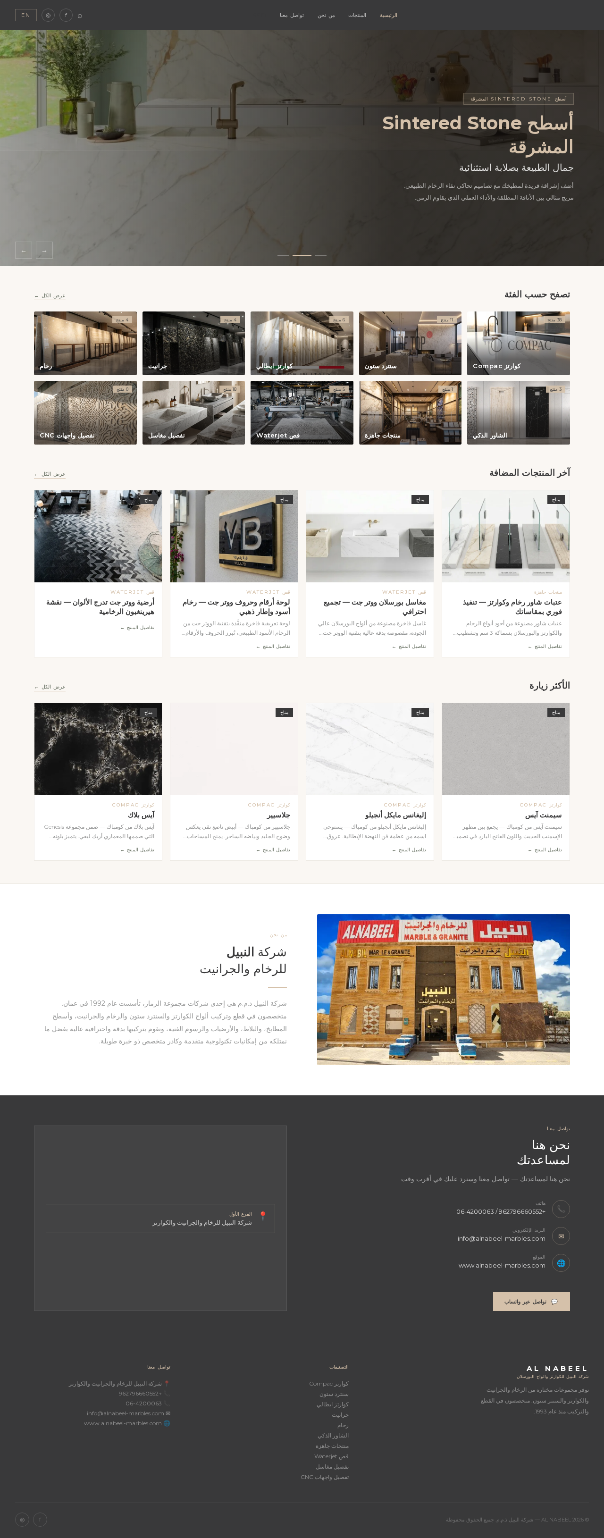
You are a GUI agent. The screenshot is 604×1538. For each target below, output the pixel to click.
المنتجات (357, 15)
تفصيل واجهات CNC (324, 1476)
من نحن (326, 15)
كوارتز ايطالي (332, 1404)
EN (26, 15)
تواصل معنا (292, 15)
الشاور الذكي (333, 1435)
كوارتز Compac (328, 1383)
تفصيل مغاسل (332, 1466)
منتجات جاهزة (332, 1445)
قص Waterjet (331, 1456)
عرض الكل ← (50, 295)
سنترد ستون (333, 1393)
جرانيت (340, 1414)
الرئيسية (388, 15)
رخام (342, 1425)
